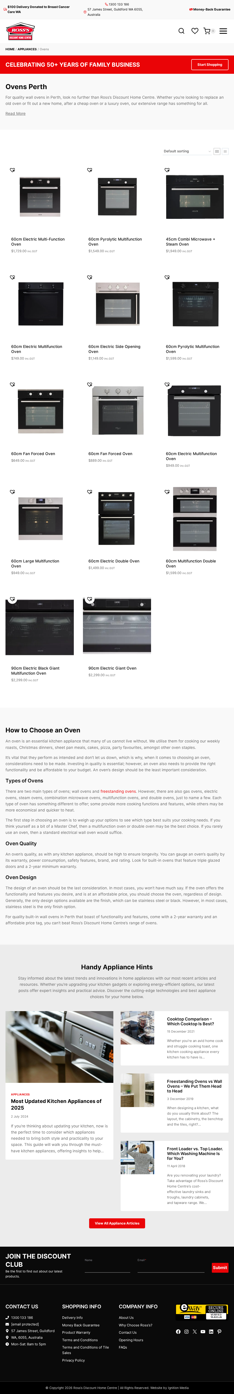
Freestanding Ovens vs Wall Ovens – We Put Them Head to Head (194, 1086)
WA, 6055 (19, 1337)
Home (10, 49)
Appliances (27, 49)
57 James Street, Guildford (33, 1331)
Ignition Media (178, 1388)
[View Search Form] (181, 31)
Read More (15, 113)
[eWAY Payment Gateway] (202, 1311)
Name (88, 1260)
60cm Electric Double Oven (113, 561)
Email (142, 1260)
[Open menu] (223, 31)
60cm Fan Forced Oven (33, 453)
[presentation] (59, 1047)
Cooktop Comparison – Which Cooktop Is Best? (190, 1021)
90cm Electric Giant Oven (112, 668)
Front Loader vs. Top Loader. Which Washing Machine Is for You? (195, 1153)
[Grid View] (217, 151)
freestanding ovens (118, 791)
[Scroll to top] (223, 1376)
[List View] (225, 151)
